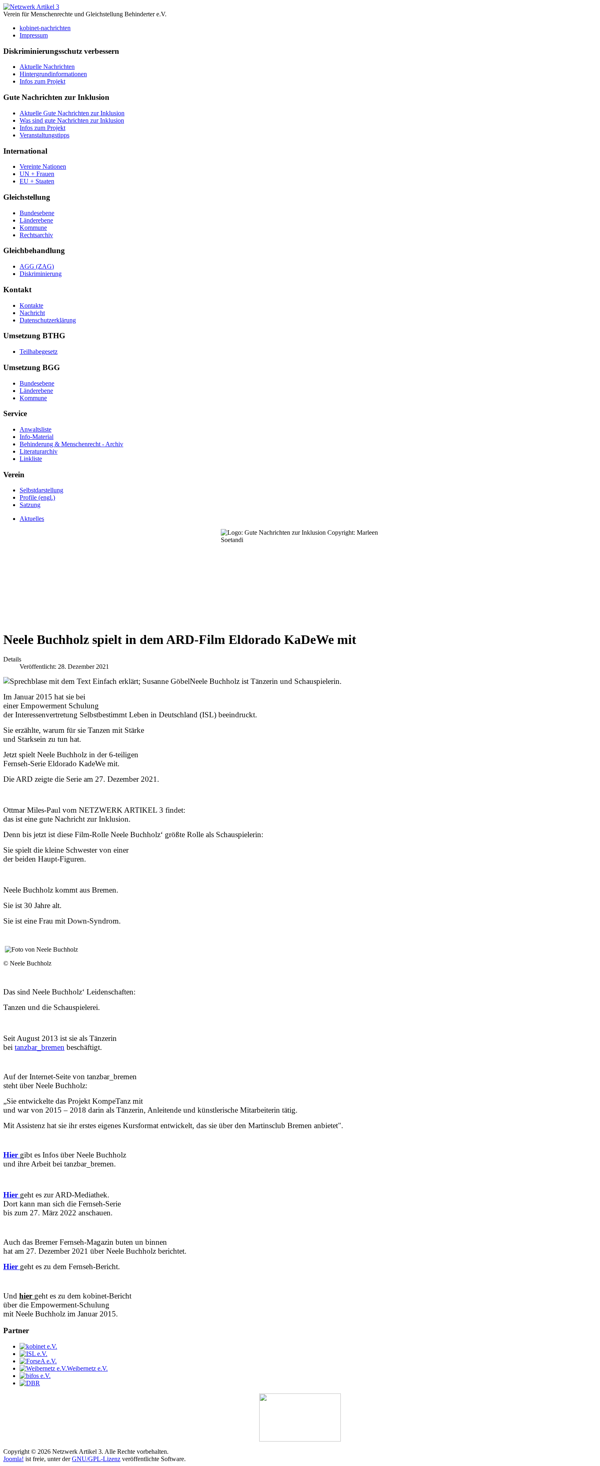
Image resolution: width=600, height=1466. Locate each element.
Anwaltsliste (35, 429)
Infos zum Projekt (42, 81)
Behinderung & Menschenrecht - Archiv (71, 444)
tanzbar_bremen (39, 1047)
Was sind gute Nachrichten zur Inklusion (72, 120)
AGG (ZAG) (37, 266)
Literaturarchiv (39, 451)
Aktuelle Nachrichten (47, 66)
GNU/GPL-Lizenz (96, 1458)
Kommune (33, 227)
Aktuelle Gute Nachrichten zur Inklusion (72, 113)
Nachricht (32, 312)
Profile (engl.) (37, 497)
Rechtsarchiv (36, 234)
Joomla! (13, 1458)
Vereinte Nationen (43, 166)
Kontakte (31, 305)
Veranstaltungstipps (44, 135)
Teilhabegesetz (39, 351)
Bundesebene (37, 212)
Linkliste (31, 458)
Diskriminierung (41, 273)
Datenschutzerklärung (48, 320)
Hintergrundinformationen (53, 74)
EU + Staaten (37, 181)
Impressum (34, 35)
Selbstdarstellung (41, 490)
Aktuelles (32, 518)
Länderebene (36, 220)
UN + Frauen (37, 173)
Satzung (30, 504)
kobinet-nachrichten (45, 27)
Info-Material (36, 436)
